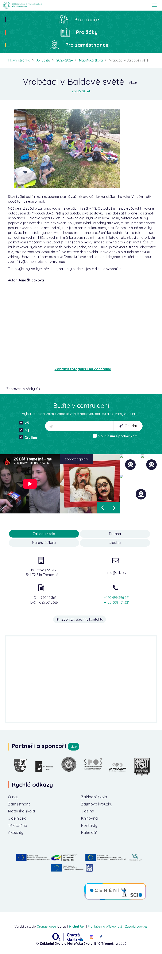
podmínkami (128, 436)
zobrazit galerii (76, 459)
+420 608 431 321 (116, 602)
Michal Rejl (77, 926)
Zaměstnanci (19, 804)
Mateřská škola (91, 60)
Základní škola (94, 796)
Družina (31, 437)
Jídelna (87, 811)
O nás (13, 796)
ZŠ (27, 423)
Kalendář (89, 832)
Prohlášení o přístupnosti (105, 926)
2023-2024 (64, 60)
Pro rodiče (86, 19)
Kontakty (89, 825)
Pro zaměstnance (86, 45)
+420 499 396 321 (117, 597)
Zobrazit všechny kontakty (82, 619)
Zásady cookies (136, 926)
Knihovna (89, 818)
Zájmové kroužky (96, 804)
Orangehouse (46, 926)
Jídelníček (17, 818)
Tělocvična (17, 825)
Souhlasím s (118, 436)
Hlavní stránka (19, 60)
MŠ (27, 430)
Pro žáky (87, 32)
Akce (133, 82)
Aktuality (43, 60)
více (73, 746)
